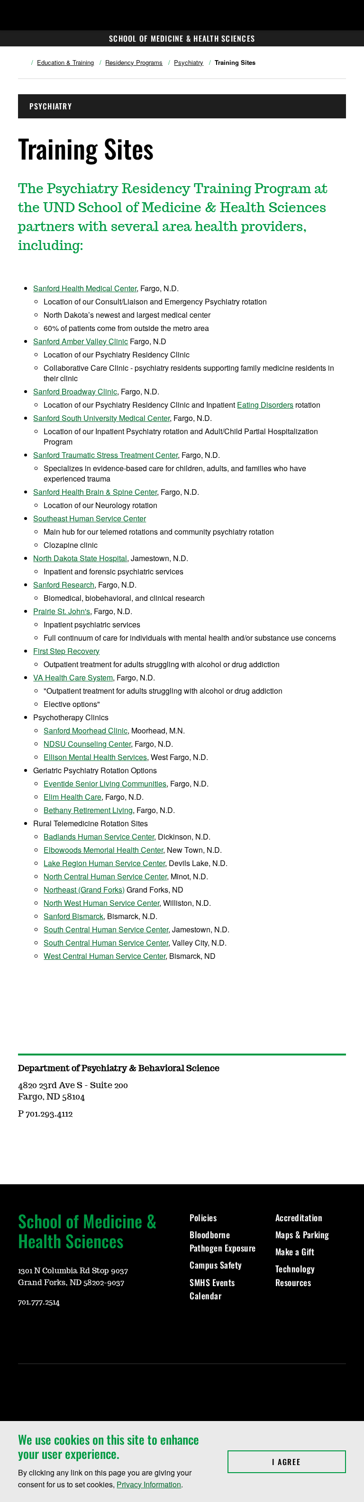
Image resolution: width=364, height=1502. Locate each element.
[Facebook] (70, 1330)
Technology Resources (295, 1275)
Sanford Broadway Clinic (75, 391)
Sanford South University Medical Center (101, 417)
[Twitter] (93, 1330)
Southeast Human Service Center (89, 518)
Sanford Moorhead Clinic (85, 730)
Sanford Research (63, 584)
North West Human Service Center (101, 902)
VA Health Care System (73, 677)
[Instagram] (47, 1330)
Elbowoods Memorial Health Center (103, 849)
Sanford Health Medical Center (84, 288)
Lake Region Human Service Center (104, 863)
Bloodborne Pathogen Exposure (223, 1241)
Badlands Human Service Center (99, 836)
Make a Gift (295, 1251)
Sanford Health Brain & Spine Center (95, 491)
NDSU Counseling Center (87, 743)
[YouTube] (24, 1330)
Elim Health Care (72, 796)
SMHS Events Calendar (212, 1289)
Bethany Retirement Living (88, 810)
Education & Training (65, 62)
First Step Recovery (66, 650)
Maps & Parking (302, 1234)
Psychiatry (188, 62)
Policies (203, 1217)
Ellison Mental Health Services (95, 756)
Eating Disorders (265, 404)
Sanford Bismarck (73, 916)
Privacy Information (149, 1484)
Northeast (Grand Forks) (84, 889)
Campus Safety (216, 1265)
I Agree (309, 1461)
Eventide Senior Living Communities (105, 783)
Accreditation (299, 1217)
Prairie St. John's (61, 611)
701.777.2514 (39, 1302)
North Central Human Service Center (105, 876)
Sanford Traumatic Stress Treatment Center (105, 454)
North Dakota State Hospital (80, 558)
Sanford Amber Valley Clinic (80, 341)
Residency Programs (134, 62)
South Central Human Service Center (106, 929)
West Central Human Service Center (104, 955)
